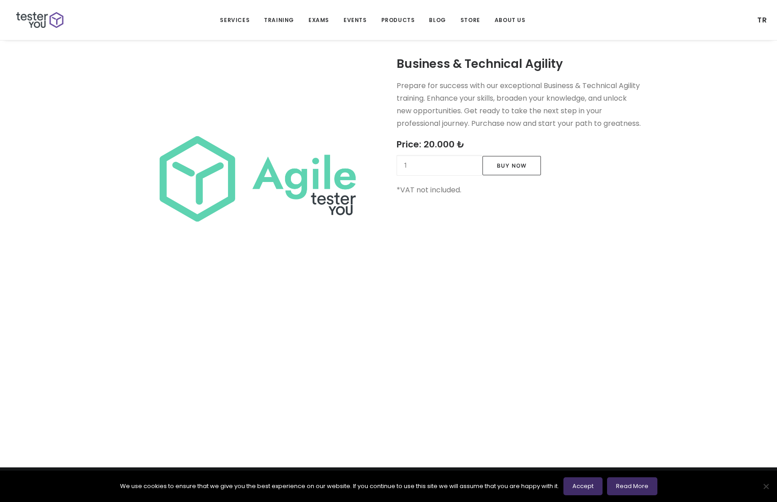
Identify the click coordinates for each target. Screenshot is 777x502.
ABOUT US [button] (510, 20)
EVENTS (355, 20)
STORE (470, 20)
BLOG (437, 20)
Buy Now (512, 165)
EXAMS (318, 20)
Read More (632, 486)
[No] (765, 486)
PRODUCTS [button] (398, 20)
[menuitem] (235, 20)
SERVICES (235, 20)
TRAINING (279, 20)
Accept (583, 486)
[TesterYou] (39, 20)
